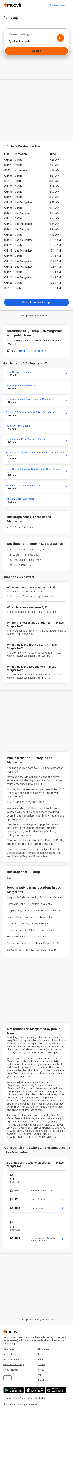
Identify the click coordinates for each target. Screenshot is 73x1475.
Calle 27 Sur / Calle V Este (46, 910)
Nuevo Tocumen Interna (20, 943)
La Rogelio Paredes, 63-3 (20, 930)
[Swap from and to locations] (60, 38)
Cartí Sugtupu (39, 936)
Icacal (10, 917)
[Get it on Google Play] (13, 1390)
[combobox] (36, 35)
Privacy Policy (26, 1398)
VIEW (30, 527)
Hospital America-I (26, 917)
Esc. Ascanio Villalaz (51, 897)
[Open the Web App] (55, 1390)
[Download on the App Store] (34, 1390)
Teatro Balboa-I (45, 930)
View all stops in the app (36, 302)
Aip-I (26, 910)
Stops (41, 1369)
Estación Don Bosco (18, 936)
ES (7, 1378)
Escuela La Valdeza (41, 904)
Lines (40, 1354)
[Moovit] (12, 5)
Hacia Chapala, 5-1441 (48, 943)
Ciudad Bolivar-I (39, 923)
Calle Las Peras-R (46, 949)
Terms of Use (10, 1398)
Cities (41, 1375)
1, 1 (9, 877)
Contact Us (40, 1398)
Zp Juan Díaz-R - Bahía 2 (20, 949)
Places (41, 1359)
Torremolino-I (47, 917)
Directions (43, 1380)
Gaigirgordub (14, 910)
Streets (41, 1364)
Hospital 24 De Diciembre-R (22, 897)
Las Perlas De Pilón (17, 923)
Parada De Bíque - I (17, 904)
